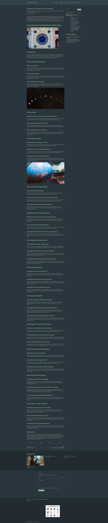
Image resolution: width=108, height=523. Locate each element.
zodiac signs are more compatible (32, 247)
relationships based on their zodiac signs (53, 253)
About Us (73, 2)
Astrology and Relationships (75, 23)
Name (40, 477)
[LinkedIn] (59, 443)
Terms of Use (29, 500)
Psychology (69, 2)
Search (68, 8)
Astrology (56, 2)
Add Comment (41, 480)
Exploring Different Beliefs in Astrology (73, 41)
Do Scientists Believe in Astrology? (51, 456)
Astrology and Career (74, 24)
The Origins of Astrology (70, 42)
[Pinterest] (50, 443)
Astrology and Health (74, 25)
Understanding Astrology (74, 18)
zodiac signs (34, 118)
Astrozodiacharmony (32, 2)
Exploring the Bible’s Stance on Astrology (73, 40)
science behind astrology (38, 56)
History (61, 2)
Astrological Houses (73, 20)
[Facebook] (31, 443)
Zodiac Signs (73, 19)
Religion (65, 2)
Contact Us (77, 2)
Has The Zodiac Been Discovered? (69, 456)
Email (51, 477)
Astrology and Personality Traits (75, 22)
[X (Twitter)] (41, 443)
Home (53, 2)
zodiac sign (56, 118)
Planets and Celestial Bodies (75, 21)
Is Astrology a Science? (30, 466)
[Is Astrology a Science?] (35, 460)
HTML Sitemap (41, 499)
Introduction (72, 17)
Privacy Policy (46, 499)
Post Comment (41, 490)
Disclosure (36, 499)
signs (30, 132)
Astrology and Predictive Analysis (75, 26)
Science (33, 13)
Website (61, 477)
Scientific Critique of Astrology (75, 27)
